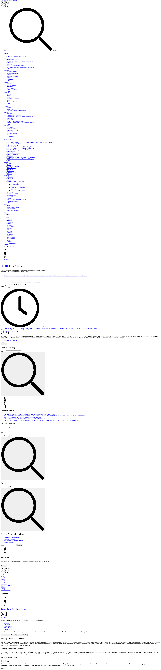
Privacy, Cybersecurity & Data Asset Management (20, 67)
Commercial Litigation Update (12, 537)
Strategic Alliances (12, 101)
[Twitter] (5, 257)
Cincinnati (10, 220)
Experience (10, 97)
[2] (157, 336)
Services (6, 58)
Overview (10, 94)
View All (9, 68)
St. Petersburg (11, 238)
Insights (6, 82)
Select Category (5, 436)
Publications (10, 88)
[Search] (31, 50)
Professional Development (18, 187)
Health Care (10, 62)
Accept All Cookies (22, 635)
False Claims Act (24, 329)
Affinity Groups (15, 184)
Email (2, 342)
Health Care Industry (12, 73)
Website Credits (8, 629)
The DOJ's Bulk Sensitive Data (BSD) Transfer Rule (21, 148)
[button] (5, 549)
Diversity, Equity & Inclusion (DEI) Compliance (20, 147)
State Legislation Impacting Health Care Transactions (21, 157)
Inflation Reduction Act (13, 153)
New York (10, 231)
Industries (6, 70)
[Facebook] (5, 253)
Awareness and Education (17, 186)
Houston (9, 225)
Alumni (6, 244)
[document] (80, 653)
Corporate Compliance (13, 329)
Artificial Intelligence (13, 145)
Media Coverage (11, 85)
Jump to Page (4, 0)
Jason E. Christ (5, 331)
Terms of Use (7, 627)
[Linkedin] (5, 249)
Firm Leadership (11, 195)
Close (2, 668)
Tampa (9, 241)
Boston (9, 217)
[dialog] (80, 633)
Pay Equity (10, 156)
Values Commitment (12, 201)
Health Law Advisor (12, 265)
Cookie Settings (5, 50)
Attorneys (10, 55)
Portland (9, 235)
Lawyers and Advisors (13, 207)
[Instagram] (5, 255)
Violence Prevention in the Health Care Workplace (20, 159)
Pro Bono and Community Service (16, 199)
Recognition (14, 189)
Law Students (11, 208)
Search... (3, 351)
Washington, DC (11, 243)
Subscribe (6, 259)
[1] (57, 336)
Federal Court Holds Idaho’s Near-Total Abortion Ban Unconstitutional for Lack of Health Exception (31, 414)
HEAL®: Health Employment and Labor (18, 150)
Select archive (4, 486)
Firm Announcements (13, 98)
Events (9, 83)
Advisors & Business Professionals (16, 56)
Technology (10, 79)
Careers (9, 95)
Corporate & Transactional (14, 59)
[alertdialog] (80, 653)
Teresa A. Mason (13, 331)
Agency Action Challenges (14, 144)
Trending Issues (8, 139)
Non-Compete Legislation (14, 154)
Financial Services (12, 71)
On (3, 661)
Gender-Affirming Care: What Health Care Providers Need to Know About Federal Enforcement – (41, 420)
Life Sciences (11, 64)
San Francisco (11, 237)
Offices (9, 100)
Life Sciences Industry (13, 76)
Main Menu (12, 0)
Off (8, 661)
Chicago (9, 219)
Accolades (10, 178)
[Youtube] (5, 251)
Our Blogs (10, 86)
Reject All (13, 635)
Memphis (9, 228)
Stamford (9, 240)
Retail (8, 77)
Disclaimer (7, 624)
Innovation (10, 196)
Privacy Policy (8, 626)
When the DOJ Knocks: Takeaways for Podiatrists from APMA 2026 (22, 417)
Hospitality (10, 74)
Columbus (10, 222)
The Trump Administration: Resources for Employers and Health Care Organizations (29, 142)
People (6, 53)
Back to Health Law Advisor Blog (10, 340)
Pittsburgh (10, 234)
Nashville (9, 229)
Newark (9, 232)
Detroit (9, 223)
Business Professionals (13, 210)
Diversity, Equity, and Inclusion (15, 181)
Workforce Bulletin (9, 542)
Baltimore (10, 216)
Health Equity (11, 151)
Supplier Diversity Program (18, 190)
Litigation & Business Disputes (15, 65)
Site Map (6, 623)
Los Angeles (10, 226)
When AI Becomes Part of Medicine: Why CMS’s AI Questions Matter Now (24, 418)
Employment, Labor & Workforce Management (20, 61)
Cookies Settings (5, 635)
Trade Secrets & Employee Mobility (13, 540)
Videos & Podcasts (12, 89)
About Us (6, 92)
